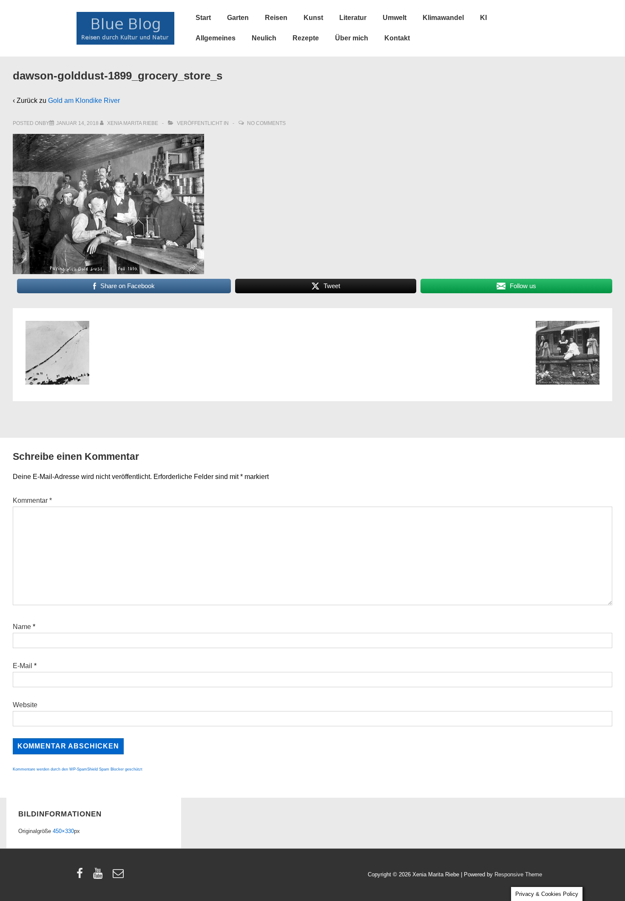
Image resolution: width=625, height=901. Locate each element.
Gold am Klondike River (84, 100)
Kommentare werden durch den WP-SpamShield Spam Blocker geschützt (77, 769)
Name (22, 626)
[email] (119, 876)
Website (25, 704)
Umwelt (394, 17)
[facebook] (82, 876)
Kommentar (32, 500)
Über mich (351, 38)
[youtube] (99, 876)
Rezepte (306, 38)
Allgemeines (216, 38)
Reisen (276, 17)
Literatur (352, 17)
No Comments (266, 123)
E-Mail (22, 665)
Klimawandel (443, 17)
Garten (238, 17)
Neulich (264, 38)
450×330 (63, 831)
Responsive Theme (518, 874)
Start (203, 17)
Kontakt (397, 38)
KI (483, 17)
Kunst (313, 17)
